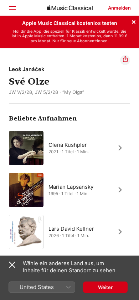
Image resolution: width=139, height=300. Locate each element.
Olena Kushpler (67, 144)
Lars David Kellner (71, 228)
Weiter (105, 287)
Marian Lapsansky (70, 186)
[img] (70, 7)
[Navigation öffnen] (12, 8)
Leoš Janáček (27, 69)
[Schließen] (133, 21)
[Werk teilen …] (125, 60)
